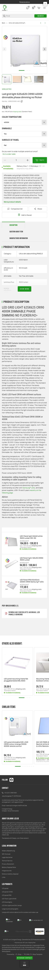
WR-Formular (6, 854)
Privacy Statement (8, 864)
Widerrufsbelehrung (8, 851)
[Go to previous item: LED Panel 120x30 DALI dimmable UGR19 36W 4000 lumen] (41, 23)
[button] (17, 662)
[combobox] (24, 122)
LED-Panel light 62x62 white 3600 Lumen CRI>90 (31, 537)
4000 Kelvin (23, 260)
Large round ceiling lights (10, 909)
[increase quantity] (27, 160)
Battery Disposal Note (9, 867)
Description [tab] (13, 225)
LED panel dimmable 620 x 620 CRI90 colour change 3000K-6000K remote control (16, 744)
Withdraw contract (24, 958)
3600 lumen (23, 282)
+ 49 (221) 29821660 (10, 793)
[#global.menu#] (44, 8)
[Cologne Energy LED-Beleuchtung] (5, 8)
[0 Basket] (38, 8)
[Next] (45, 49)
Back (3, 23)
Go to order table (9, 154)
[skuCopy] (21, 101)
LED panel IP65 (6, 895)
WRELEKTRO (6, 89)
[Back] (4, 49)
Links (3, 877)
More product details (12, 202)
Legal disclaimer (7, 857)
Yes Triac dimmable (26, 276)
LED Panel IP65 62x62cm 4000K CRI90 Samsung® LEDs (32, 581)
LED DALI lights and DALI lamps (12, 905)
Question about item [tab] (16, 232)
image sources (6, 871)
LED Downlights (7, 902)
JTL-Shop (18, 954)
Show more (24, 289)
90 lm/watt (23, 268)
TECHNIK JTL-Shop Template (33, 954)
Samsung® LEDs (29, 488)
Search (40, 16)
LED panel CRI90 (7, 892)
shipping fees (32, 942)
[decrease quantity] (4, 160)
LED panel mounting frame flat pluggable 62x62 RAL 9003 (16, 680)
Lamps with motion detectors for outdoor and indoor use (20, 912)
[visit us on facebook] (11, 780)
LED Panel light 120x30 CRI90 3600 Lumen (31, 559)
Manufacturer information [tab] (19, 238)
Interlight (24, 541)
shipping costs (17, 111)
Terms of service (7, 861)
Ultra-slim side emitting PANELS (17, 23)
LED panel (5, 888)
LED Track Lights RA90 (9, 899)
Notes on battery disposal (10, 874)
